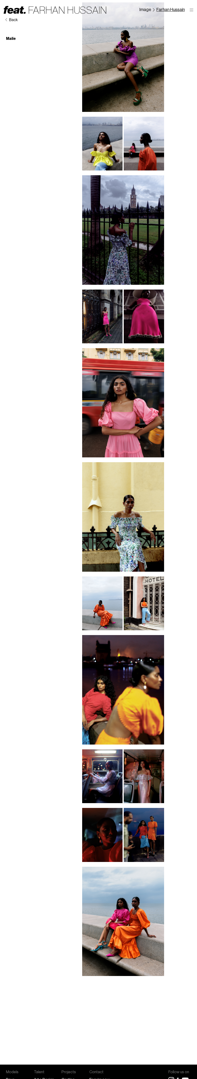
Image (145, 9)
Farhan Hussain (170, 9)
